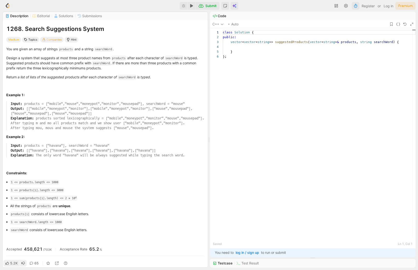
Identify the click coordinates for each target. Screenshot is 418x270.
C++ (215, 24)
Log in (388, 6)
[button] (225, 6)
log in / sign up (247, 252)
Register (368, 6)
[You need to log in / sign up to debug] (183, 6)
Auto (235, 24)
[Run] (191, 6)
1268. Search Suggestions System (55, 28)
